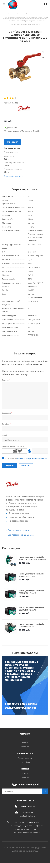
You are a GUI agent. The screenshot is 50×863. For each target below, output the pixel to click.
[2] (7, 98)
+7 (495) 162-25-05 (27, 806)
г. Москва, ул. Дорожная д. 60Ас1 (27, 822)
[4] (13, 98)
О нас (25, 738)
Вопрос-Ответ (25, 762)
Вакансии (25, 746)
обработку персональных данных (32, 458)
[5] (15, 98)
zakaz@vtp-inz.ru (27, 812)
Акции (25, 773)
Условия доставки (25, 758)
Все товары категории (18, 530)
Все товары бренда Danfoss (21, 535)
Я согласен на (26, 458)
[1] (5, 98)
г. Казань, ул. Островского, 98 (27, 829)
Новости (25, 742)
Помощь (25, 768)
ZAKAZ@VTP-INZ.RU (20, 708)
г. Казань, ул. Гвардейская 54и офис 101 (27, 826)
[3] (10, 98)
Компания (25, 733)
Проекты (25, 777)
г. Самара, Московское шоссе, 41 (27, 833)
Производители (25, 753)
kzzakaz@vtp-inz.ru (27, 816)
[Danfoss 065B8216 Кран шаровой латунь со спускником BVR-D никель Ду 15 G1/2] (25, 67)
